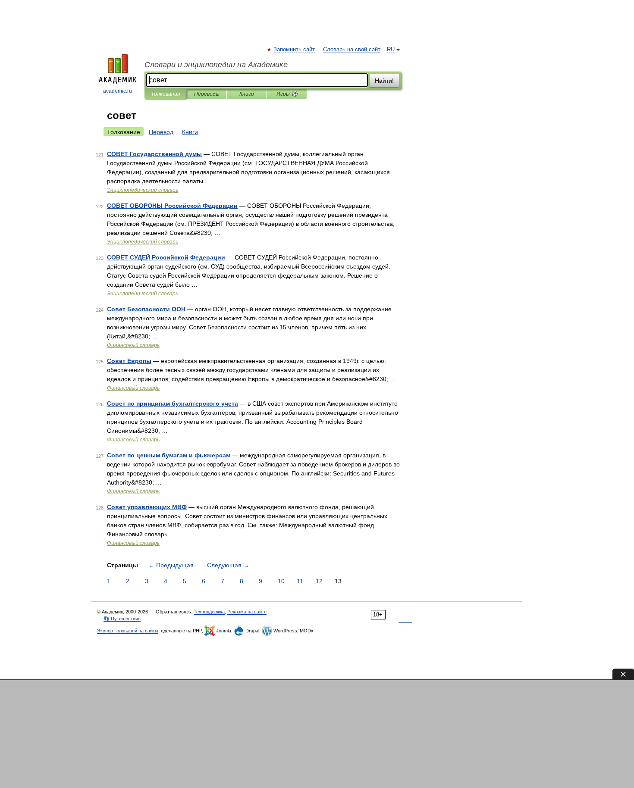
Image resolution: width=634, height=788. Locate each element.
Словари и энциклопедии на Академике (216, 64)
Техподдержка (209, 611)
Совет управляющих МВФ (147, 506)
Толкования (165, 94)
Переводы (207, 94)
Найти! (384, 80)
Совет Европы (129, 360)
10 (281, 581)
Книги (246, 94)
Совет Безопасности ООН (146, 309)
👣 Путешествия (122, 618)
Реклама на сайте (247, 611)
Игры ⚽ (287, 94)
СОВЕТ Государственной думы (154, 153)
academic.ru (117, 91)
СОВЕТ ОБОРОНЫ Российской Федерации (172, 205)
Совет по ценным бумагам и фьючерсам (168, 455)
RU (391, 50)
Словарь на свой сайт (351, 50)
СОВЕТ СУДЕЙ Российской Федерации (166, 257)
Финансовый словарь (133, 345)
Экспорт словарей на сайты (127, 630)
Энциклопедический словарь (142, 190)
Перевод (161, 131)
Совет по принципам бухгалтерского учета (172, 403)
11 (300, 581)
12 (319, 581)
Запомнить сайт (294, 50)
